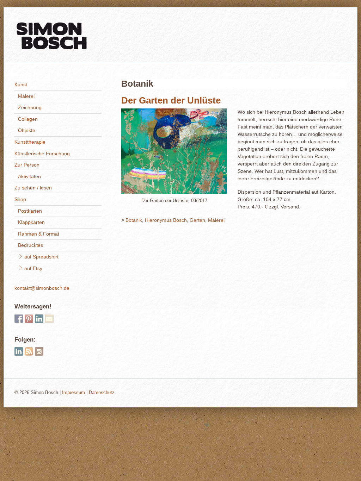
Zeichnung (30, 107)
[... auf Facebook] (18, 318)
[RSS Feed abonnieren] (29, 351)
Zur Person (26, 165)
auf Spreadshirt (41, 257)
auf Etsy (32, 268)
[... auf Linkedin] (39, 318)
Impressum (73, 392)
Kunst (20, 84)
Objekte (26, 130)
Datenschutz (102, 392)
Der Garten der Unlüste (171, 100)
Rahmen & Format (38, 234)
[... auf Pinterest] (29, 318)
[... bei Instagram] (39, 351)
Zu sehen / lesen (33, 187)
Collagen (28, 119)
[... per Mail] (49, 318)
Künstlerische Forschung (42, 153)
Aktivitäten (29, 176)
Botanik (134, 220)
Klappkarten (31, 222)
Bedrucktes (30, 245)
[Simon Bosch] (51, 46)
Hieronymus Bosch (166, 220)
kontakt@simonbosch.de (41, 288)
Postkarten (30, 211)
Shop (20, 199)
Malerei (216, 220)
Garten (197, 220)
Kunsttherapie (29, 142)
